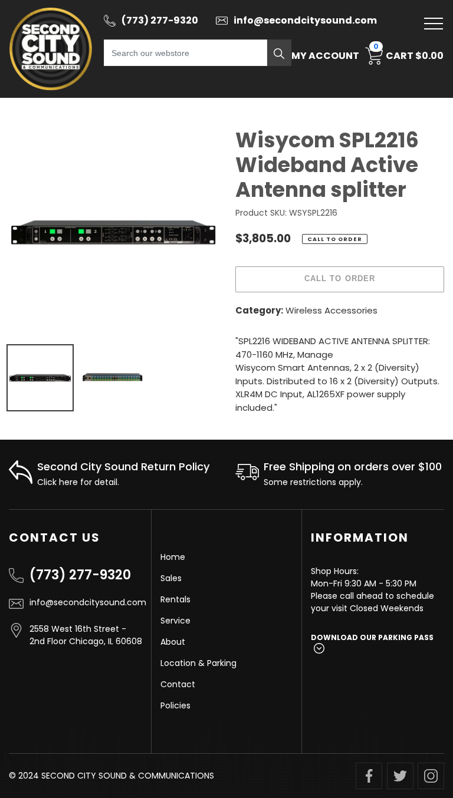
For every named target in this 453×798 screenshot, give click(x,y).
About (172, 642)
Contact (177, 684)
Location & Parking (198, 663)
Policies (175, 705)
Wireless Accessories (331, 310)
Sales (171, 578)
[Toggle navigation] (434, 23)
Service (175, 620)
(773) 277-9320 (80, 575)
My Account (325, 55)
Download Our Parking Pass (372, 637)
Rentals (175, 599)
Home (172, 557)
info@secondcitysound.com (85, 602)
